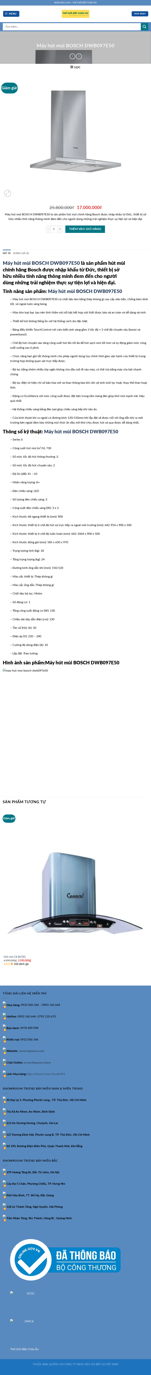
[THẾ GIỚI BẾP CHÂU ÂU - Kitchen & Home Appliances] (75, 14)
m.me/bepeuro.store (37, 1062)
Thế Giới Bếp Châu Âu (24, 1349)
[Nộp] (144, 26)
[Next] (16, 191)
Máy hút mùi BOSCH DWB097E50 (41, 263)
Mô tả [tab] (7, 253)
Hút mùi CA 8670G (15, 957)
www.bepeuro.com (31, 1051)
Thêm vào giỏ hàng (85, 229)
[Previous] (4, 979)
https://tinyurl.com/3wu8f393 (45, 1074)
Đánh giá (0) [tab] (21, 253)
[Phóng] (7, 193)
